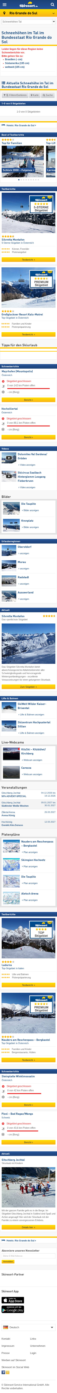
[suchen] (52, 4)
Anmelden (8, 1262)
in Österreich (27, 243)
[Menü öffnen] (4, 4)
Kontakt (6, 1338)
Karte (35, 95)
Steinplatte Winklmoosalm (18, 1076)
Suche (49, 95)
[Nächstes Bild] (53, 160)
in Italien (20, 968)
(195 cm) (17, 63)
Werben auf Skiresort (14, 1360)
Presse (6, 1353)
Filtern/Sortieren (18, 95)
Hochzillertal (10, 409)
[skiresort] (28, 4)
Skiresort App (10, 1291)
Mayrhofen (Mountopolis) (17, 371)
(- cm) (13, 59)
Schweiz (6, 1117)
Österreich (7, 375)
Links (33, 1338)
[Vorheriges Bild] (4, 160)
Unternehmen (37, 1345)
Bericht (27, 400)
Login (33, 1353)
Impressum (8, 1345)
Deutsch (14, 1327)
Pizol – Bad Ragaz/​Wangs (17, 1114)
